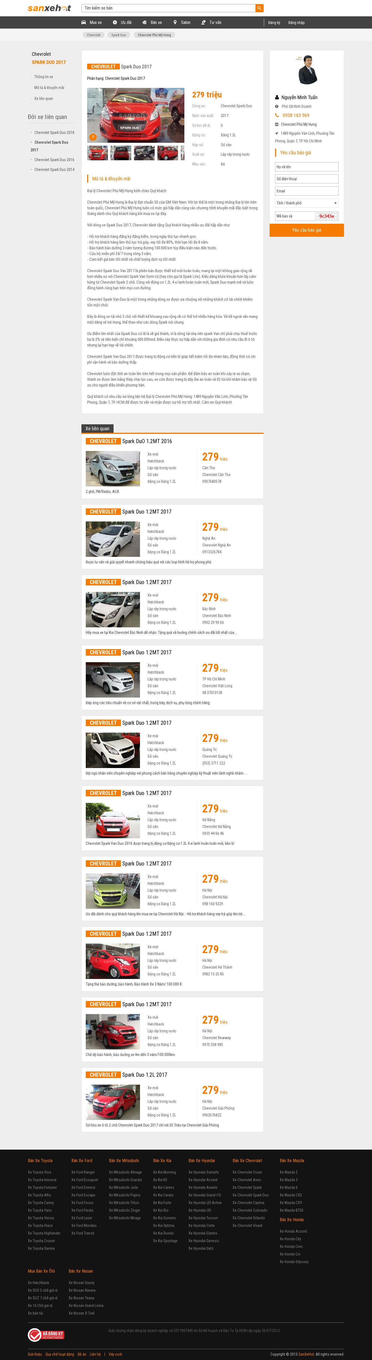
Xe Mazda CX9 (291, 1203)
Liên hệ (95, 1354)
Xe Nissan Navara (82, 1290)
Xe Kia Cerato (163, 1195)
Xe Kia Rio (161, 1210)
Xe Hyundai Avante (202, 1187)
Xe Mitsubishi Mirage (125, 1218)
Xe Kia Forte (162, 1203)
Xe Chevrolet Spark (247, 1187)
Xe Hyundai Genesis (203, 1241)
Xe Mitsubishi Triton (124, 1203)
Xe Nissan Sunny (81, 1283)
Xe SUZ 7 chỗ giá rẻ (43, 1298)
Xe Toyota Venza (41, 1218)
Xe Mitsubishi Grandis (125, 1180)
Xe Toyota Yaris (40, 1210)
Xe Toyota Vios (39, 1172)
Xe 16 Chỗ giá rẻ (40, 1305)
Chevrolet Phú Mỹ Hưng (154, 35)
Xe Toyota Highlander (44, 1233)
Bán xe (156, 22)
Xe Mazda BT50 (291, 1210)
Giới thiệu (35, 1354)
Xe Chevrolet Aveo (247, 1180)
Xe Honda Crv (290, 1254)
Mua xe (95, 22)
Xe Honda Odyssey (294, 1262)
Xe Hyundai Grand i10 (204, 1195)
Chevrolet (93, 35)
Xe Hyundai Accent (203, 1180)
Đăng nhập (296, 22)
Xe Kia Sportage (165, 1241)
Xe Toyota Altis (39, 1195)
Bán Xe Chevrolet (247, 1160)
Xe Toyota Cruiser (41, 1241)
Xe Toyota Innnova (42, 1180)
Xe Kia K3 (160, 1180)
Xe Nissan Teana (81, 1298)
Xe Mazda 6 (289, 1187)
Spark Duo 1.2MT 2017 (131, 511)
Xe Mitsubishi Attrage (125, 1172)
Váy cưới (115, 1354)
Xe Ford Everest (83, 1187)
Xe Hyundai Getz (201, 1248)
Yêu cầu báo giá (306, 230)
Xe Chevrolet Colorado (250, 1210)
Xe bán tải (35, 1313)
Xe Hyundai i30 (199, 1210)
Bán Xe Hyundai (201, 1160)
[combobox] (307, 203)
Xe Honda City (290, 1239)
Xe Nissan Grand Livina (86, 1305)
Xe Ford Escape (83, 1195)
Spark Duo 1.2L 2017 (128, 1075)
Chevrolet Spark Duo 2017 (125, 78)
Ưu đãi (126, 22)
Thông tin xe (43, 77)
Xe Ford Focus (82, 1203)
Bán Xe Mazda (292, 1160)
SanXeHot (306, 1354)
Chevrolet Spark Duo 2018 (52, 132)
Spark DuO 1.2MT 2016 (131, 441)
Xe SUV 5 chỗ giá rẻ (43, 1290)
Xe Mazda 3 (289, 1180)
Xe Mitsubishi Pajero (125, 1195)
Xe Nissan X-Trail (81, 1313)
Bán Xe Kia (162, 1160)
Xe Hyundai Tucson (203, 1218)
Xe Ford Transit (82, 1233)
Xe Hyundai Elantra (202, 1233)
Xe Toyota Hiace (40, 1225)
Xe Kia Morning (164, 1172)
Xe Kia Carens (163, 1187)
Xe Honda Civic (291, 1246)
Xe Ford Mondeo (84, 1225)
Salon (185, 22)
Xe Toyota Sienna (41, 1248)
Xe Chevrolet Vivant (248, 1225)
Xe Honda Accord (293, 1231)
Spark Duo (118, 35)
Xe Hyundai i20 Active (205, 1203)
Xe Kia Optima (163, 1225)
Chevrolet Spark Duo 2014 (52, 169)
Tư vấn (214, 22)
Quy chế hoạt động (59, 1354)
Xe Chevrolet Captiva (248, 1203)
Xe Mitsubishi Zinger (124, 1210)
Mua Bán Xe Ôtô (41, 1271)
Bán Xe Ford (81, 1160)
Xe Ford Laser (81, 1218)
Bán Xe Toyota (40, 1160)
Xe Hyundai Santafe (203, 1172)
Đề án (82, 1354)
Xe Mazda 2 (289, 1172)
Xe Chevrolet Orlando (249, 1218)
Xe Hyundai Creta (201, 1225)
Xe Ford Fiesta (82, 1210)
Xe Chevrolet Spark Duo (251, 1195)
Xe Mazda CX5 (291, 1195)
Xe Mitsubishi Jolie (123, 1187)
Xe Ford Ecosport (84, 1180)
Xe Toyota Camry (41, 1203)
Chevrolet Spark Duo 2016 (52, 160)
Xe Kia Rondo (163, 1233)
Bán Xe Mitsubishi (124, 1160)
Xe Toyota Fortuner (42, 1187)
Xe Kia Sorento (164, 1218)
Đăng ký (274, 22)
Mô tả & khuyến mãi (49, 87)
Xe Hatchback (38, 1283)
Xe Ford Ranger (83, 1172)
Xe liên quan (43, 98)
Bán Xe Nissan (81, 1271)
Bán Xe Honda (292, 1219)
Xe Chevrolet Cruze (247, 1172)
